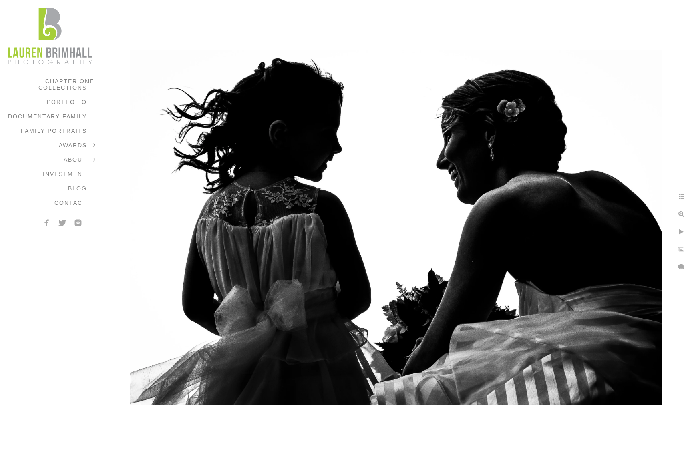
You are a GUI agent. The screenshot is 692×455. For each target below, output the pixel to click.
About (75, 159)
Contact (70, 203)
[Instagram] (78, 223)
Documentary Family (47, 116)
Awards (73, 145)
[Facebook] (47, 223)
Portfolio (67, 102)
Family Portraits (54, 131)
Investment (65, 174)
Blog (77, 188)
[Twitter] (62, 223)
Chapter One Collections (66, 84)
